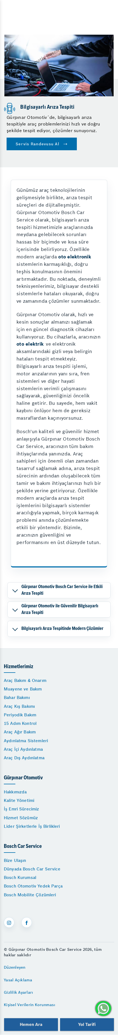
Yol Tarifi (87, 1024)
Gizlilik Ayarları (18, 992)
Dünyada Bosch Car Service (32, 869)
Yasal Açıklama (18, 979)
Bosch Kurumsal (20, 877)
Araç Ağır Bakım (20, 731)
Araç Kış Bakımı (19, 706)
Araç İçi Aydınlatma (23, 749)
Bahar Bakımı (17, 697)
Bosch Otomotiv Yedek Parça (33, 886)
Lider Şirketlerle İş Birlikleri (32, 826)
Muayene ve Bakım (23, 689)
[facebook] (26, 922)
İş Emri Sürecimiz (21, 809)
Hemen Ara (31, 1024)
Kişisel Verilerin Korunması (29, 1004)
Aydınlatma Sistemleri (26, 740)
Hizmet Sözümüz (21, 817)
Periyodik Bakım (20, 714)
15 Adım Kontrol (20, 723)
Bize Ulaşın (15, 860)
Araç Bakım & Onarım (25, 680)
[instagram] (9, 922)
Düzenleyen (15, 967)
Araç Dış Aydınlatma (24, 757)
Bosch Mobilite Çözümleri (30, 894)
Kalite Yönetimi (19, 800)
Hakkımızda (15, 791)
